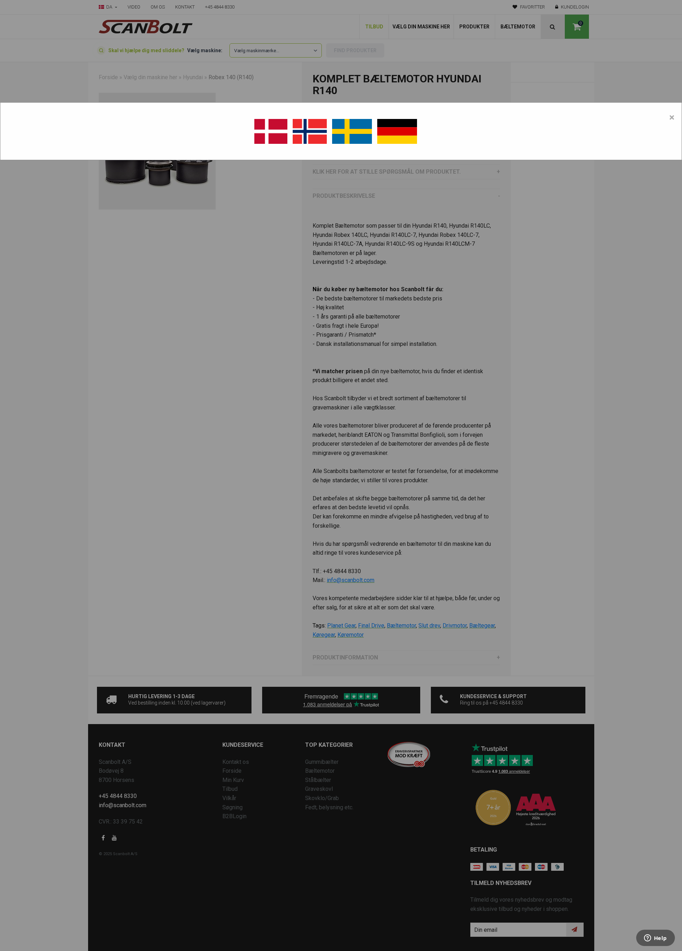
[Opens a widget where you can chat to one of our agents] (655, 938)
